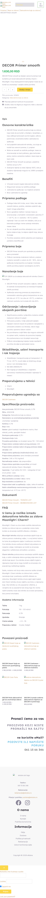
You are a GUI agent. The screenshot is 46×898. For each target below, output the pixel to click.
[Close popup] (4, 867)
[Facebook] (18, 802)
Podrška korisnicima (23, 822)
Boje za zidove (13, 10)
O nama (23, 816)
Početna (3, 10)
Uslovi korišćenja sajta (23, 845)
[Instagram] (27, 802)
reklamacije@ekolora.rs (23, 793)
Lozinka (3, 881)
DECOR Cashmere (8, 399)
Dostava (23, 835)
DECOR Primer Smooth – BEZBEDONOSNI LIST (19, 503)
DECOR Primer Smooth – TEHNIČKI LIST (17, 500)
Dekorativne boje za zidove (30, 10)
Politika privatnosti (23, 839)
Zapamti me (6, 886)
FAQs (23, 832)
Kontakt (23, 819)
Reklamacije (23, 842)
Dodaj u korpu (24, 90)
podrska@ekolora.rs (30, 797)
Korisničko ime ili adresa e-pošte (11, 872)
